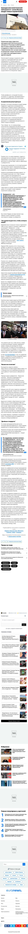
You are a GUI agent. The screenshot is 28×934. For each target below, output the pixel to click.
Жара (21, 884)
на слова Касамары (10, 354)
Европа (2, 898)
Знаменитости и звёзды (10, 884)
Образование (6, 566)
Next (2, 903)
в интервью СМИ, (9, 464)
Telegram (7, 530)
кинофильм (18, 881)
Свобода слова (6, 569)
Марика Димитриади (6, 33)
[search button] (24, 864)
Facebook (9, 532)
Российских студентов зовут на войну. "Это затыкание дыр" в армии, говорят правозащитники (12, 548)
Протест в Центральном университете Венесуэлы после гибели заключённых (12, 558)
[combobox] (14, 864)
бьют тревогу (20, 240)
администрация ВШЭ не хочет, (17, 274)
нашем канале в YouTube (15, 536)
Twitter (13, 532)
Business (3, 900)
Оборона (23, 878)
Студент (14, 562)
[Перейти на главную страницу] (4, 1)
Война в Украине (19, 872)
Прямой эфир (23, 1)
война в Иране (8, 872)
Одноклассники (13, 530)
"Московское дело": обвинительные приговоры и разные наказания (13, 296)
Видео (2, 908)
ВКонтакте (20, 530)
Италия (14, 875)
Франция (9, 881)
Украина (5, 878)
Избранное (5, 747)
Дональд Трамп (13, 878)
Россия (14, 566)
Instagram (18, 532)
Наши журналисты (5, 911)
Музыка (7, 875)
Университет (6, 562)
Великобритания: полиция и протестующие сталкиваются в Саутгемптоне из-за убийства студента (11, 553)
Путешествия (4, 906)
